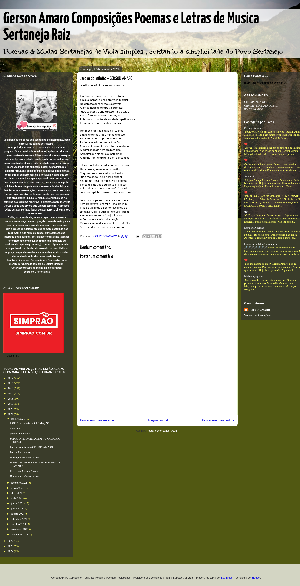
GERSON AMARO (259, 310)
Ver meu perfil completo (257, 315)
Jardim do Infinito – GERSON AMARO (31, 447)
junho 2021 (17, 503)
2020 (11, 409)
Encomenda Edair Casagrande (260, 244)
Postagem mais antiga (218, 420)
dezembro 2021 (20, 534)
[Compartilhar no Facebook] (156, 236)
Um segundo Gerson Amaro (25, 457)
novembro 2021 (20, 529)
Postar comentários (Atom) (162, 430)
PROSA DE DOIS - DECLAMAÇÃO (29, 423)
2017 (11, 393)
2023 (11, 546)
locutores (15, 428)
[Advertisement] (157, 383)
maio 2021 (17, 498)
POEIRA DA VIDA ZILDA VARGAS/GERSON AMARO (35, 464)
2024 (11, 551)
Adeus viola (251, 176)
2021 (11, 414)
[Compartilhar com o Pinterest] (160, 236)
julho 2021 (17, 508)
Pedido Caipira (252, 128)
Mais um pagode (253, 276)
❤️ (246, 144)
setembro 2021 (19, 519)
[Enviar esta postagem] (137, 236)
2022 (11, 541)
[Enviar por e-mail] (144, 236)
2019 (11, 404)
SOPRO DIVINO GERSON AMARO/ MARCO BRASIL (35, 440)
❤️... (246, 160)
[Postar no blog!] (148, 236)
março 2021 (18, 488)
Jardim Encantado (20, 452)
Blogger (255, 577)
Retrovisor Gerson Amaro (24, 471)
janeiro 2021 (18, 418)
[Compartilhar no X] (152, 236)
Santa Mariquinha (254, 227)
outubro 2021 (19, 524)
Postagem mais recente (97, 420)
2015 (11, 383)
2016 (11, 388)
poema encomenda (20, 433)
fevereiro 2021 (19, 482)
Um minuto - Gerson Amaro (25, 476)
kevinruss (227, 577)
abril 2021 (17, 493)
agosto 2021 (18, 513)
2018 (11, 398)
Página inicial (158, 420)
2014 (11, 378)
